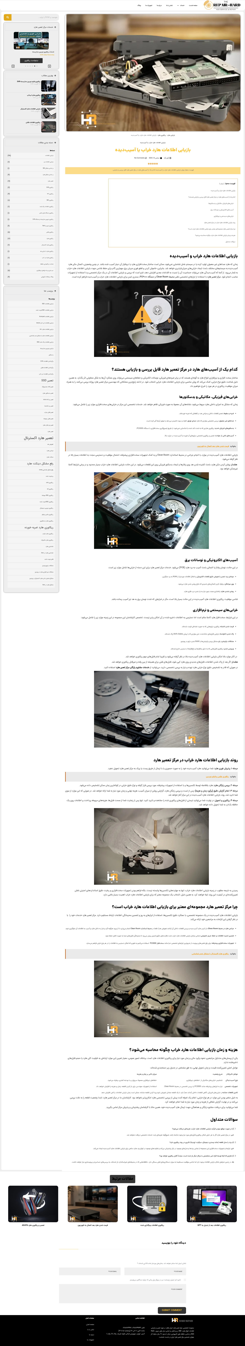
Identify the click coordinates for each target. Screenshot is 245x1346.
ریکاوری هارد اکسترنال (47, 245)
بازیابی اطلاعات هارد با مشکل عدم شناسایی (41, 336)
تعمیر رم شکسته (48, 406)
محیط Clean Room (165, 277)
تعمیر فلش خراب (48, 412)
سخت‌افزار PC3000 (156, 943)
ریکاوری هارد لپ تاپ (47, 258)
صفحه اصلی (90, 1324)
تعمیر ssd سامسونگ (47, 387)
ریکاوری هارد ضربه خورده (39, 527)
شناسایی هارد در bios (47, 553)
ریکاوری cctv (49, 483)
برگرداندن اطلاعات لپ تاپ (46, 374)
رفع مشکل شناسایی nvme (46, 470)
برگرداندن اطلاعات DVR (46, 361)
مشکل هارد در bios (47, 585)
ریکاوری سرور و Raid (47, 226)
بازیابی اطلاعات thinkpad (46, 317)
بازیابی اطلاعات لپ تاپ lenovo (44, 323)
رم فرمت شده (49, 476)
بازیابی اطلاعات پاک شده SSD (45, 342)
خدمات (182, 5)
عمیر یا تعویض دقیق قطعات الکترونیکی (210, 576)
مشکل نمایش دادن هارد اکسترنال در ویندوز (41, 578)
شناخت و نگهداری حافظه (46, 264)
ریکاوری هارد (162, 135)
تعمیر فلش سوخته (48, 419)
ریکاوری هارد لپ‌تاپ (33, 95)
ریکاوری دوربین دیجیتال (46, 508)
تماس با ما (169, 5)
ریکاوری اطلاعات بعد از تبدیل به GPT (212, 1225)
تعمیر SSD (47, 380)
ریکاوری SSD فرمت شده (46, 502)
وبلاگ (139, 5)
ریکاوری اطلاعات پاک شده (46, 207)
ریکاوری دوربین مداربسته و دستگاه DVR (43, 219)
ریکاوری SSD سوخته (47, 495)
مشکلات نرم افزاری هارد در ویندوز (44, 572)
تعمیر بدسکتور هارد (48, 393)
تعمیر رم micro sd (48, 400)
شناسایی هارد (49, 546)
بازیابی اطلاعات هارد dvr (46, 329)
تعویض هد (50, 444)
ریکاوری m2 (50, 194)
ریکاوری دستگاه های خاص (46, 213)
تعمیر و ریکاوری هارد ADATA (33, 1225)
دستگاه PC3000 (147, 277)
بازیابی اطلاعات (49, 155)
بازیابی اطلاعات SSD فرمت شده (44, 310)
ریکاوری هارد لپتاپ (48, 534)
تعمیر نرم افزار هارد (48, 425)
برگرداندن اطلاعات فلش (47, 368)
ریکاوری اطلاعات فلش (33, 122)
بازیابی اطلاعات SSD (47, 304)
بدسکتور (51, 355)
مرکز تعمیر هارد (214, 277)
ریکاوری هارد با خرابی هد (46, 251)
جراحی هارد (50, 451)
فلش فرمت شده (49, 559)
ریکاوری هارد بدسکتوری (46, 521)
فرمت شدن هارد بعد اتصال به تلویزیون (93, 1225)
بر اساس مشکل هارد (48, 175)
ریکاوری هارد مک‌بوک (47, 540)
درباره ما (159, 5)
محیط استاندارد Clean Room (141, 928)
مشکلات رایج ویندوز (47, 566)
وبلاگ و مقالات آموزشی (47, 277)
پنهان (221, 184)
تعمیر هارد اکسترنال (38, 438)
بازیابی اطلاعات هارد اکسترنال (30, 109)
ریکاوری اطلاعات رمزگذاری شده (152, 1225)
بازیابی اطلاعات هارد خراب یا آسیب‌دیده (153, 142)
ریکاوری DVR (49, 187)
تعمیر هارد (50, 181)
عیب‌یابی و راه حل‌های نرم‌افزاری (45, 270)
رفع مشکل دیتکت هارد (40, 463)
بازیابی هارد (171, 135)
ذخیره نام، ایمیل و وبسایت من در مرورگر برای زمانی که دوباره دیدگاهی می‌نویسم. (155, 1280)
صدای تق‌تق (192, 421)
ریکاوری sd (50, 489)
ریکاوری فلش (49, 232)
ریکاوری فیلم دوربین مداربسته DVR (28, 81)
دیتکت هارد (50, 457)
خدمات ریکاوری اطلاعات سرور (44, 52)
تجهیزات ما (148, 5)
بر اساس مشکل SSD (48, 168)
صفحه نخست (193, 5)
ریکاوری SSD (50, 200)
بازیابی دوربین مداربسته (46, 348)
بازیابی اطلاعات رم (48, 162)
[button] (13, 66)
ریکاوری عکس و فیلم (47, 515)
